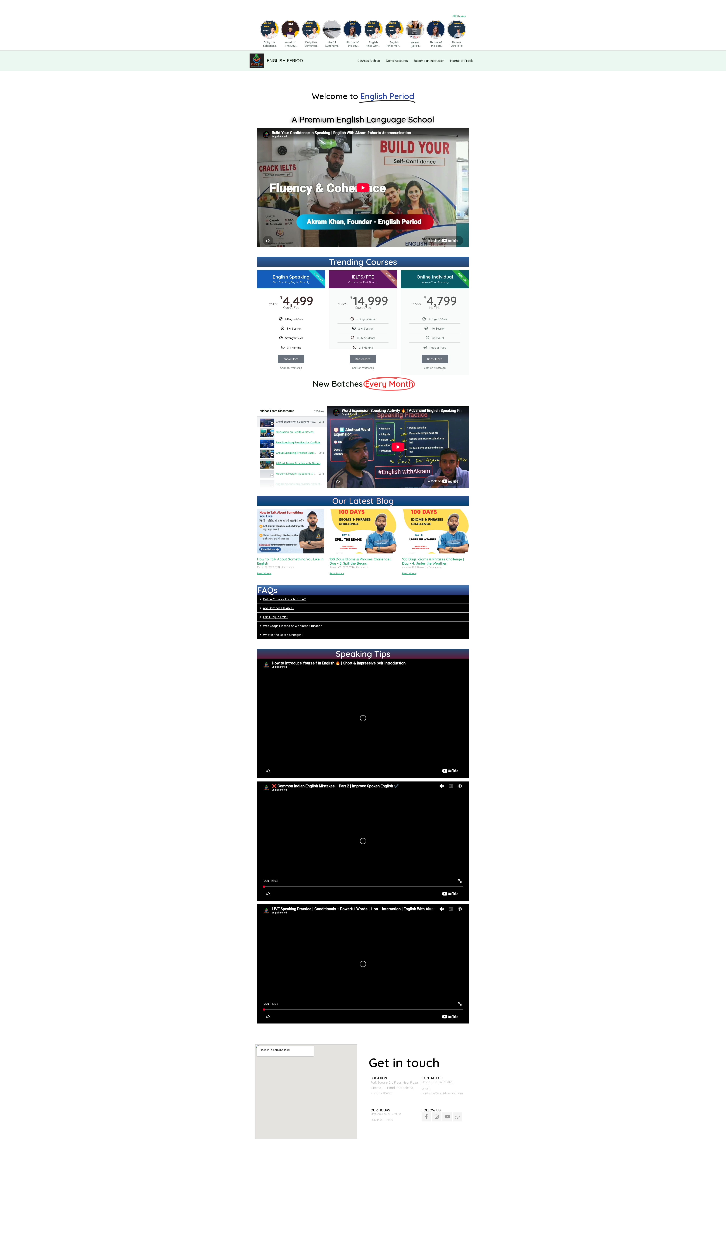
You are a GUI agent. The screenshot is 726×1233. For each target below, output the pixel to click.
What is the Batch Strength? (283, 635)
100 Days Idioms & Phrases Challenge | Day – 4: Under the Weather (433, 561)
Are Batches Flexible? (278, 608)
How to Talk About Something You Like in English (290, 561)
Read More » (264, 573)
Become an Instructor (429, 61)
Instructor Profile (461, 61)
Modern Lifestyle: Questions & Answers (300, 473)
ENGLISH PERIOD (285, 60)
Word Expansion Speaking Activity (297, 421)
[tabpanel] (398, 447)
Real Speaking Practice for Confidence (300, 442)
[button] (363, 599)
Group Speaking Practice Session (296, 453)
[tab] (292, 422)
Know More (291, 359)
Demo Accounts (397, 61)
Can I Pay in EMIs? (275, 617)
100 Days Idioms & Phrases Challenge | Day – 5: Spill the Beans (360, 561)
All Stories (459, 16)
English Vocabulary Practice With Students (302, 484)
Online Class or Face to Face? (284, 599)
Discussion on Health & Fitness (294, 432)
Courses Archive (369, 61)
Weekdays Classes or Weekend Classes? (292, 626)
